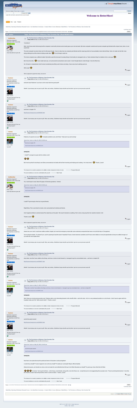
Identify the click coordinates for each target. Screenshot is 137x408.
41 (60, 31)
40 (59, 31)
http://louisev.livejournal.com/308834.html (34, 322)
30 (45, 31)
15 (24, 31)
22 (33, 31)
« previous (126, 29)
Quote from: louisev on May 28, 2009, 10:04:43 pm (35, 344)
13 (21, 31)
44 (65, 31)
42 (62, 31)
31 (46, 31)
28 (42, 31)
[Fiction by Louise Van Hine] (7, 101)
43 (63, 31)
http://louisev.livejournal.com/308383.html (34, 112)
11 (18, 31)
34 (51, 31)
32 (48, 31)
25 (37, 31)
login (18, 11)
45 (66, 31)
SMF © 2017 (68, 404)
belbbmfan (11, 38)
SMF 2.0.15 (62, 404)
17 (26, 31)
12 (19, 31)
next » (130, 29)
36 (53, 31)
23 (35, 31)
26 (39, 31)
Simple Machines (75, 404)
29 (44, 31)
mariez (10, 131)
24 (36, 31)
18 (28, 31)
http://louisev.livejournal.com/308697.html (34, 261)
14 (22, 31)
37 (55, 31)
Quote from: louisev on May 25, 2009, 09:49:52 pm (35, 140)
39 (58, 31)
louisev (10, 78)
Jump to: (112, 393)
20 (31, 31)
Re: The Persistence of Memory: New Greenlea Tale (40, 38)
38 (56, 31)
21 (32, 31)
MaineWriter (64, 26)
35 (52, 31)
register (22, 11)
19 (29, 31)
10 (17, 31)
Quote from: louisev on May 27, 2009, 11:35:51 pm (35, 285)
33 (49, 31)
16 (25, 31)
